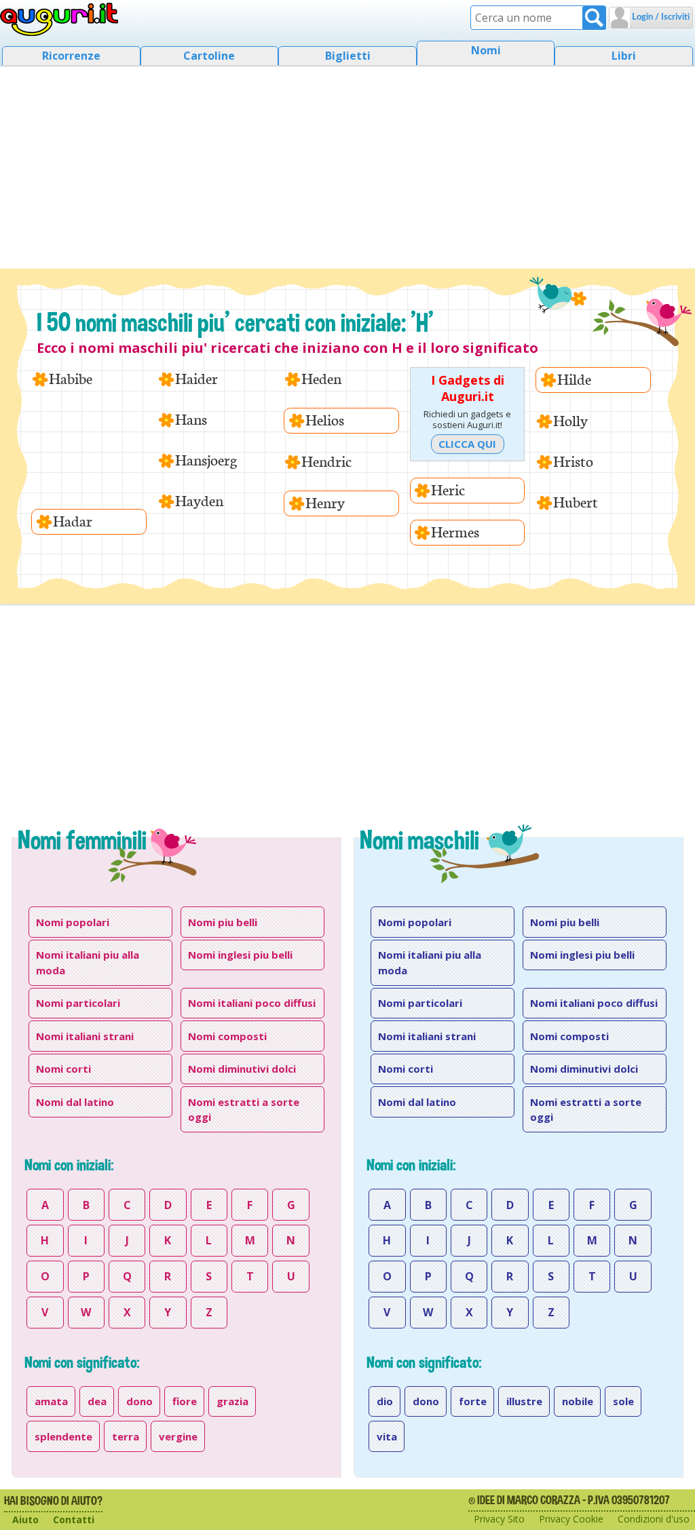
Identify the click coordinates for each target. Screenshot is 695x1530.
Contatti (73, 1519)
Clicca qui (467, 444)
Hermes (455, 532)
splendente (63, 1436)
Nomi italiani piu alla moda (87, 962)
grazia (232, 1401)
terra (125, 1436)
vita (387, 1436)
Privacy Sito (499, 1518)
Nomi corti (63, 1068)
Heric (448, 490)
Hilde (574, 379)
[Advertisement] (347, 163)
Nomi (486, 50)
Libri (624, 55)
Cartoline (209, 55)
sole (623, 1401)
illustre (524, 1401)
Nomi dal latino (75, 1102)
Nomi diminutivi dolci (242, 1068)
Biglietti (348, 55)
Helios (324, 420)
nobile (577, 1401)
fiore (184, 1401)
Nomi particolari (78, 1003)
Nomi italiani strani (85, 1036)
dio (385, 1401)
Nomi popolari (72, 922)
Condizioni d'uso (654, 1518)
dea (97, 1401)
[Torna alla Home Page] (59, 19)
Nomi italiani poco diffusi (252, 1003)
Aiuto (25, 1519)
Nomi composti (227, 1036)
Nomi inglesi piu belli (240, 954)
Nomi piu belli (222, 922)
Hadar (72, 521)
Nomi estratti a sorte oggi (243, 1109)
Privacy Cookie (571, 1518)
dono (139, 1401)
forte (473, 1401)
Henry (325, 503)
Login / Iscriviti (660, 17)
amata (51, 1401)
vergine (178, 1436)
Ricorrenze (71, 55)
